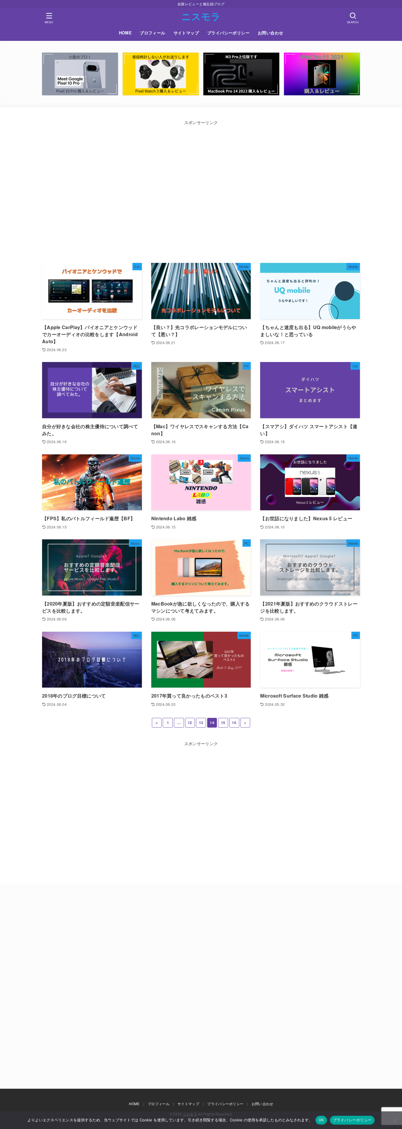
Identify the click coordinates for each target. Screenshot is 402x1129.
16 (234, 722)
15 (223, 722)
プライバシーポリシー (228, 33)
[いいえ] (395, 1120)
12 (190, 722)
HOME (125, 33)
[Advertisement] (120, 191)
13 (201, 722)
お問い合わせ (270, 33)
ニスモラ (200, 16)
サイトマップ (186, 33)
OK (321, 1120)
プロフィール (152, 33)
